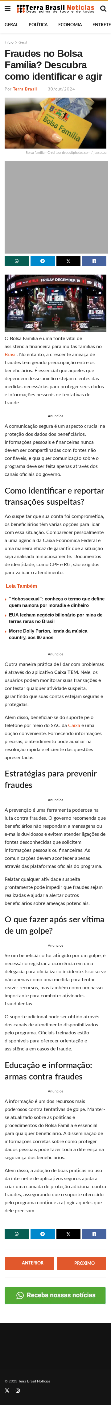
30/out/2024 (61, 89)
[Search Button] (103, 8)
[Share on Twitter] (68, 261)
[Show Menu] (7, 8)
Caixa (74, 725)
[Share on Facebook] (94, 261)
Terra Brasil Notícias (34, 1381)
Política (38, 25)
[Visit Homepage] (55, 8)
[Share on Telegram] (43, 261)
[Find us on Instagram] (18, 1390)
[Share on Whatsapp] (17, 261)
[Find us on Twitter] (7, 1390)
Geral (11, 25)
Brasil (11, 354)
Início (9, 42)
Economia (70, 25)
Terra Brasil (25, 89)
